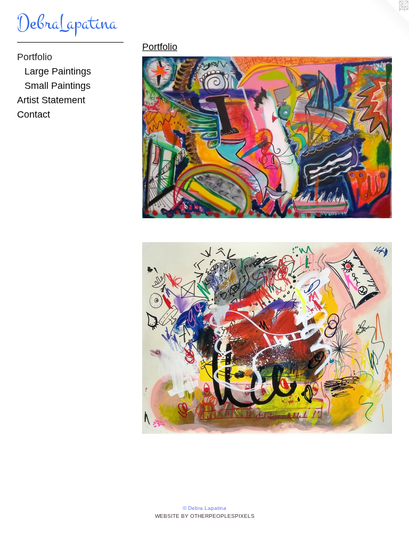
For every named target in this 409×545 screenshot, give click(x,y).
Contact (33, 114)
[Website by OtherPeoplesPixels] (387, 21)
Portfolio (34, 57)
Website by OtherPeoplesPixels (205, 516)
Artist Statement (51, 100)
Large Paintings (57, 71)
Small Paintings (57, 85)
